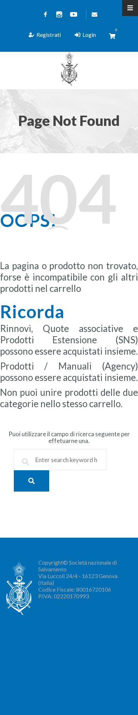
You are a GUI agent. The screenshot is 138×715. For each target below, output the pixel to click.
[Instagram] (59, 14)
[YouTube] (74, 14)
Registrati (48, 34)
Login (89, 34)
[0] (112, 36)
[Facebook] (45, 14)
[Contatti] (93, 14)
